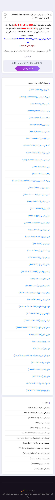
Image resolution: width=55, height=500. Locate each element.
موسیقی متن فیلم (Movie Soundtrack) (36, 453)
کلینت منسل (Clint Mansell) (39, 117)
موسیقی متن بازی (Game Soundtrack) (36, 443)
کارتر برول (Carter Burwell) (40, 208)
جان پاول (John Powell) (41, 376)
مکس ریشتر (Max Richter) (40, 103)
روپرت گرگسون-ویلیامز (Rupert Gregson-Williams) (31, 180)
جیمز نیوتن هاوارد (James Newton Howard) (33, 327)
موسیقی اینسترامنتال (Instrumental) (37, 412)
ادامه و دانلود (27, 68)
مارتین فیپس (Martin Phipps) (39, 215)
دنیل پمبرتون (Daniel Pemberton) (37, 236)
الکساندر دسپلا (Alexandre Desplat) (36, 145)
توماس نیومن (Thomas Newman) (37, 320)
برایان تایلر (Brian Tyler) (41, 173)
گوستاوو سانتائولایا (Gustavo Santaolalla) (34, 306)
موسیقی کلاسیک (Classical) (40, 428)
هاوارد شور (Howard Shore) (39, 334)
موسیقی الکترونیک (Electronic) (39, 407)
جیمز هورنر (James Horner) (39, 124)
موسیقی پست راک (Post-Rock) (39, 417)
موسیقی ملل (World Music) (40, 458)
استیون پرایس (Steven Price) (39, 187)
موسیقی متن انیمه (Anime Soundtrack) (36, 433)
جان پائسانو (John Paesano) (39, 369)
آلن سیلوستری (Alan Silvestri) (39, 229)
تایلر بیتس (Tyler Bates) (41, 243)
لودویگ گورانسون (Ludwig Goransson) (35, 96)
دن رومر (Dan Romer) (41, 348)
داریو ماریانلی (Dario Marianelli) (38, 152)
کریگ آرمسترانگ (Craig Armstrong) (36, 159)
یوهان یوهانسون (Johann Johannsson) (34, 292)
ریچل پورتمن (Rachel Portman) (38, 390)
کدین (22, 490)
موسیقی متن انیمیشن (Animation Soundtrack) (33, 438)
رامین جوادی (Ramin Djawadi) (38, 110)
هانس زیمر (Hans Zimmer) (39, 89)
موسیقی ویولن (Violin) (42, 468)
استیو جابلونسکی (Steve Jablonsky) (36, 194)
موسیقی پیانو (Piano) (42, 422)
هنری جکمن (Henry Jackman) (38, 201)
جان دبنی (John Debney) (40, 362)
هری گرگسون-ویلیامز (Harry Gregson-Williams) (32, 355)
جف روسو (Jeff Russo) (41, 341)
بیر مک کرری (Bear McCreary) (38, 250)
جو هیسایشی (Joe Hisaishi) (39, 257)
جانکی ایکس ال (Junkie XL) (39, 264)
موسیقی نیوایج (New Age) (40, 463)
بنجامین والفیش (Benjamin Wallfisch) (35, 271)
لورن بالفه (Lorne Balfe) (41, 166)
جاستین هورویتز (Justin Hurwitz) (37, 285)
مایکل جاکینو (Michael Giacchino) (37, 222)
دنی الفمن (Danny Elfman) (40, 278)
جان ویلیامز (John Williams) (39, 131)
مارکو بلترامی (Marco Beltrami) (38, 299)
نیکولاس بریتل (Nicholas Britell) (38, 313)
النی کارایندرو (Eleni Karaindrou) (38, 138)
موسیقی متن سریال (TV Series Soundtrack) (34, 448)
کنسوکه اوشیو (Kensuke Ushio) (38, 383)
